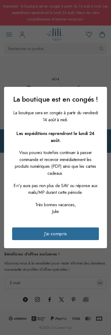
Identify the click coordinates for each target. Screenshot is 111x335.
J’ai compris (55, 233)
